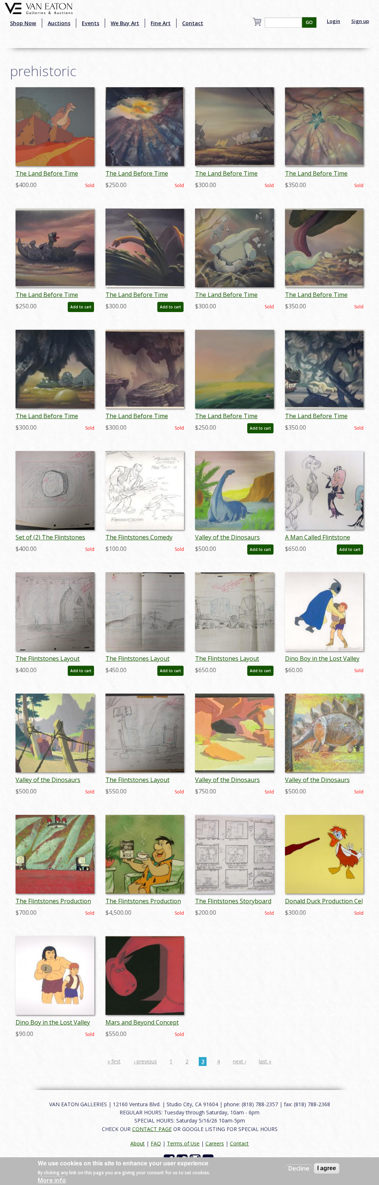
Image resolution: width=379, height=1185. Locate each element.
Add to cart (80, 306)
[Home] (38, 8)
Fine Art (161, 23)
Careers (214, 1143)
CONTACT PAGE (152, 1128)
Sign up (360, 21)
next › (239, 1061)
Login (333, 21)
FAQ (156, 1143)
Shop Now (23, 23)
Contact (192, 23)
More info (52, 1180)
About (137, 1143)
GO (309, 22)
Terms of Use (183, 1143)
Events (90, 23)
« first (114, 1061)
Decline (298, 1168)
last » (265, 1061)
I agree (326, 1168)
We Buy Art (125, 23)
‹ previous (145, 1061)
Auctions (59, 23)
